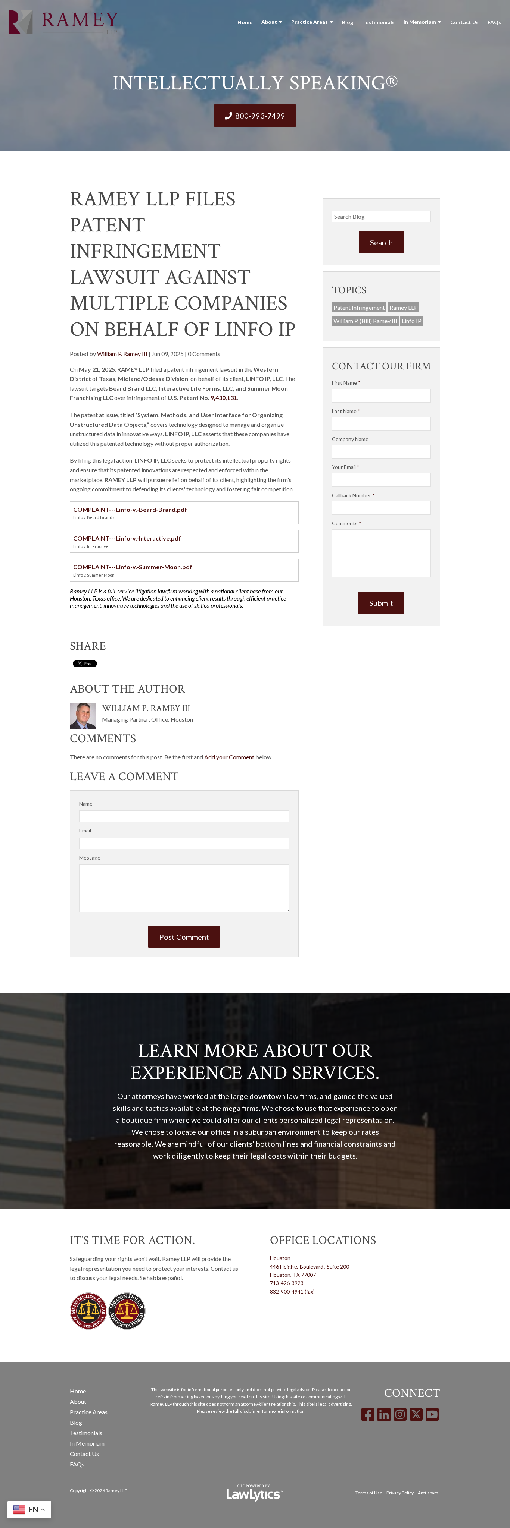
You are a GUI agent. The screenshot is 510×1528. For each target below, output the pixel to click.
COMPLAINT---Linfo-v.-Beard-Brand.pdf (130, 509)
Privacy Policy (400, 1493)
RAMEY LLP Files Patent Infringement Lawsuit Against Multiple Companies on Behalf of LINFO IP (183, 264)
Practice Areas (309, 22)
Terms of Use (368, 1493)
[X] (416, 1414)
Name (86, 803)
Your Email (346, 467)
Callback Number (353, 495)
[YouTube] (432, 1414)
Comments (346, 523)
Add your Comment (229, 756)
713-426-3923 (287, 1283)
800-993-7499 (260, 115)
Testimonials (378, 22)
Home (244, 22)
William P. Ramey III (122, 353)
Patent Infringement (359, 307)
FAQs (494, 22)
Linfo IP (412, 320)
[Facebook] (368, 1414)
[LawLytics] (255, 1493)
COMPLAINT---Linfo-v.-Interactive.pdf (127, 538)
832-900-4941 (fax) (292, 1291)
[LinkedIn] (384, 1414)
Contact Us (464, 22)
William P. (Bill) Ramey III (365, 320)
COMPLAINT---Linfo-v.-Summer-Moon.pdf (132, 566)
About (269, 22)
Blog (347, 22)
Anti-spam (428, 1493)
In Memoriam (420, 22)
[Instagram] (400, 1414)
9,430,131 (224, 397)
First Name (346, 382)
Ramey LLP (403, 307)
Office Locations (323, 1240)
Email (85, 830)
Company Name (350, 439)
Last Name (346, 411)
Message (89, 857)
